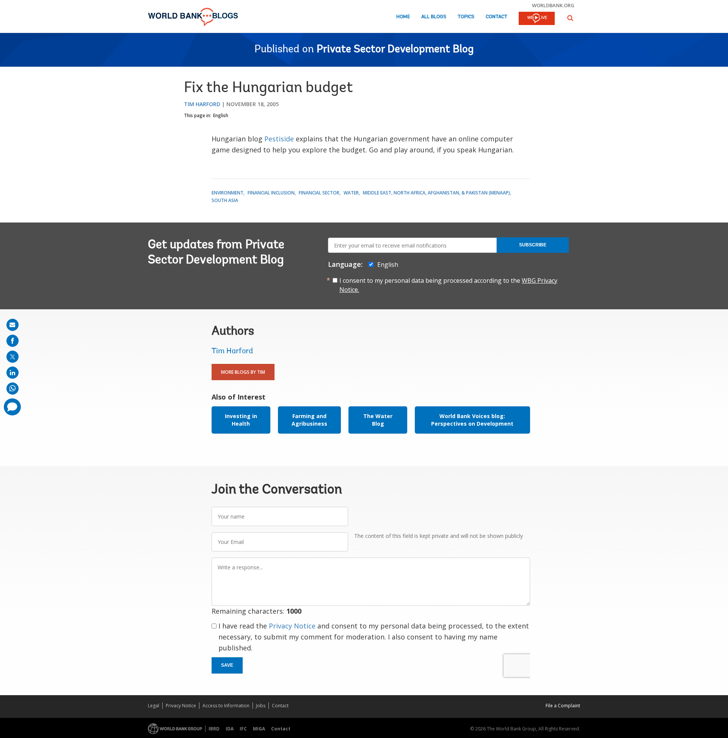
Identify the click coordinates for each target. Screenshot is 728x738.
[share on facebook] (12, 341)
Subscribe (532, 245)
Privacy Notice (292, 625)
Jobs (260, 705)
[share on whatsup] (12, 388)
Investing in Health (241, 419)
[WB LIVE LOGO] (537, 19)
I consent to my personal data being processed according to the (448, 285)
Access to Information (225, 705)
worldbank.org (553, 5)
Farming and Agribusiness (309, 419)
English (220, 115)
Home (403, 16)
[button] (570, 18)
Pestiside (279, 138)
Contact (496, 16)
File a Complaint (563, 705)
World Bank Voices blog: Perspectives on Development (472, 419)
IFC (243, 728)
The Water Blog (377, 419)
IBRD (214, 728)
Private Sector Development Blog (395, 49)
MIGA (259, 728)
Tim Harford (202, 104)
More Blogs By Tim (243, 372)
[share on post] (12, 357)
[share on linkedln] (12, 373)
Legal (153, 705)
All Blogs (433, 16)
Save (227, 665)
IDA (230, 728)
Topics (466, 16)
